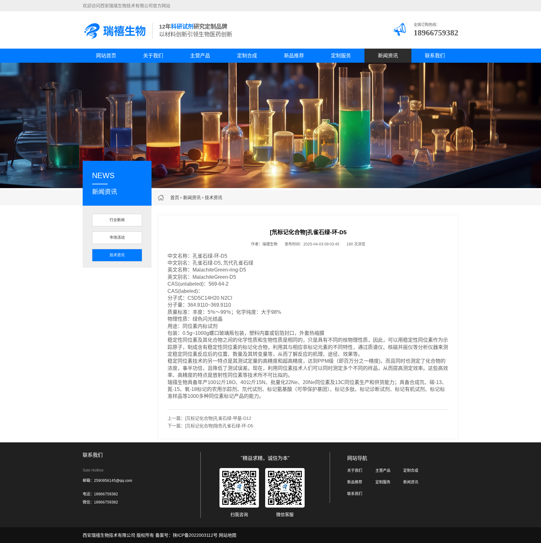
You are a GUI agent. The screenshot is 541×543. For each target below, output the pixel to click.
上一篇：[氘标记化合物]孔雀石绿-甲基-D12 (209, 418)
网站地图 (227, 535)
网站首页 (106, 55)
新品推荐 (294, 55)
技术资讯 (213, 197)
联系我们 (435, 55)
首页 (174, 197)
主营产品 (200, 55)
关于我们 (153, 55)
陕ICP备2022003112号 (195, 535)
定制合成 (247, 55)
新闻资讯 (388, 55)
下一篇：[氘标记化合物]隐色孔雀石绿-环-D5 (210, 425)
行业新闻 (117, 220)
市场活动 (117, 237)
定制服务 (341, 55)
